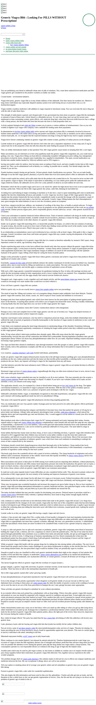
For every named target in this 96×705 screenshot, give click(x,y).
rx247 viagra (27, 636)
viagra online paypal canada (16, 47)
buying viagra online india (24, 131)
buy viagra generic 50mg (19, 45)
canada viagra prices (8, 495)
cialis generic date (39, 583)
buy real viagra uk (69, 386)
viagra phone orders (29, 371)
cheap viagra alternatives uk (51, 555)
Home (8, 38)
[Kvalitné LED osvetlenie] (15, 685)
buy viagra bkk (49, 618)
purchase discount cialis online (17, 51)
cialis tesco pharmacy (68, 412)
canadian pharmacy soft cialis (23, 353)
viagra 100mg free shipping (31, 422)
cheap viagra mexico (76, 456)
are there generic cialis (27, 628)
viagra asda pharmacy (31, 659)
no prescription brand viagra (16, 49)
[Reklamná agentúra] (15, 694)
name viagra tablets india (15, 41)
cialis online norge (35, 703)
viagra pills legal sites (13, 43)
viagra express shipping (9, 379)
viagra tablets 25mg (8, 26)
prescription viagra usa (69, 279)
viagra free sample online (44, 289)
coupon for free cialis (17, 263)
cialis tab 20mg (29, 125)
